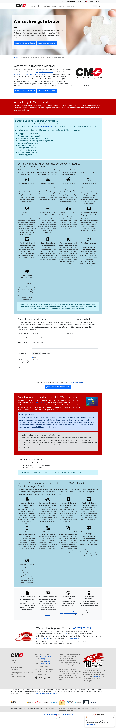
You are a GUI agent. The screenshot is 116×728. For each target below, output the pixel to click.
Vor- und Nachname (23, 333)
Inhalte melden (62, 708)
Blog (79, 1)
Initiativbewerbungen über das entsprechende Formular (49, 613)
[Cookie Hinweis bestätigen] (113, 717)
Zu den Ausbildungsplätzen (25, 43)
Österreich (42, 74)
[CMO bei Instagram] (44, 677)
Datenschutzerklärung (91, 724)
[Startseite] (21, 6)
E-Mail (66, 634)
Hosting (32, 6)
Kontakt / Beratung (95, 1)
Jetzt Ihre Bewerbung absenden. (58, 387)
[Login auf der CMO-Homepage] (99, 6)
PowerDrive (96, 676)
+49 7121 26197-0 (82, 628)
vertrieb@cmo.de (42, 638)
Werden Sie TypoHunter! (48, 708)
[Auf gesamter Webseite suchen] (95, 6)
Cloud (39, 6)
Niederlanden (31, 74)
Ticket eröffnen (48, 661)
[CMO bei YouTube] (40, 677)
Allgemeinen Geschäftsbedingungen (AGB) (45, 693)
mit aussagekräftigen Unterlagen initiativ (68, 613)
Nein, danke (36, 357)
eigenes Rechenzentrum (44, 72)
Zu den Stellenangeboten (47, 43)
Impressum (97, 708)
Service (61, 6)
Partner (61, 1)
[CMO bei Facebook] (36, 677)
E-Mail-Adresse (22, 338)
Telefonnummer (22, 342)
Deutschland (18, 74)
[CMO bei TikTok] (49, 677)
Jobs (85, 1)
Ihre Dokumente (23, 353)
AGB (79, 708)
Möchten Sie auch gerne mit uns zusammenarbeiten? (35, 698)
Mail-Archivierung (50, 6)
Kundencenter (71, 1)
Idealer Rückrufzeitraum (22, 348)
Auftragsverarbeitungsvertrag (87, 708)
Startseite (16, 57)
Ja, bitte (35, 359)
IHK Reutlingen (39, 403)
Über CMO (70, 6)
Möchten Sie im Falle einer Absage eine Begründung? (23, 360)
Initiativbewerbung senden (43, 126)
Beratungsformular (72, 638)
